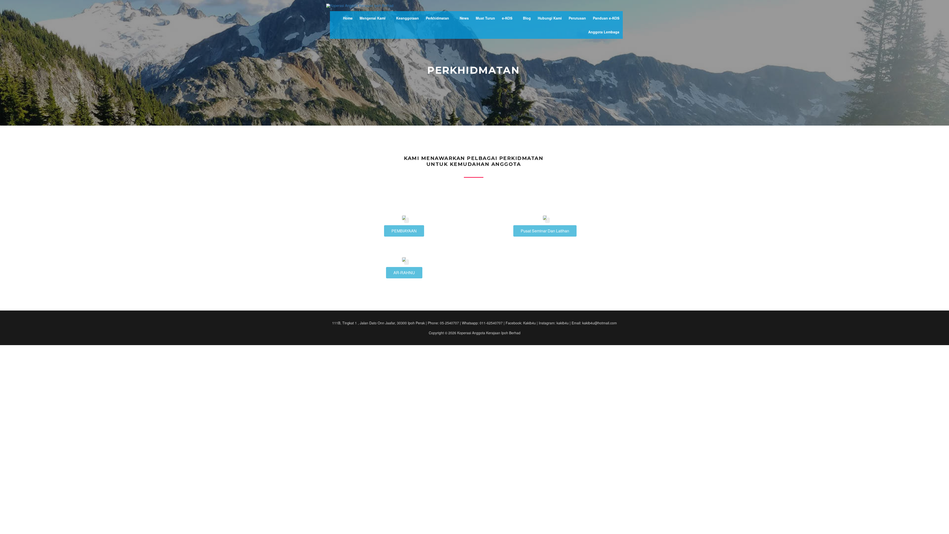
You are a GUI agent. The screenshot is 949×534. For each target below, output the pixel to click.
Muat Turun (485, 18)
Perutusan (577, 18)
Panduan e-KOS (606, 18)
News (464, 18)
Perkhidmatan (437, 18)
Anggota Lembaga (603, 31)
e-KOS (507, 18)
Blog (527, 18)
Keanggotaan (407, 18)
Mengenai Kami (373, 18)
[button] (404, 231)
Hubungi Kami (550, 18)
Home (348, 18)
